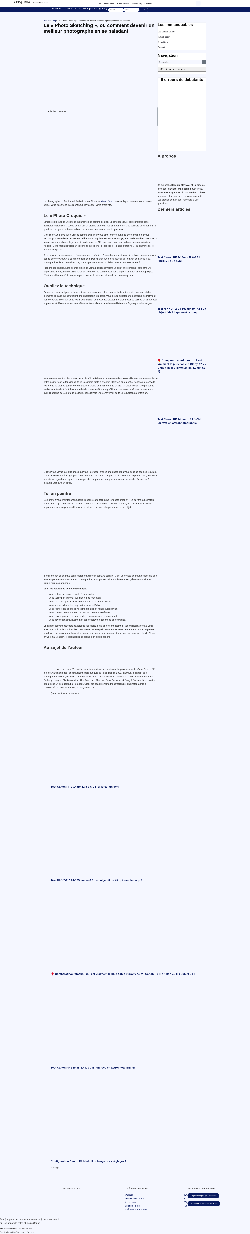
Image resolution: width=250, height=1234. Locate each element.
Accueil (47, 21)
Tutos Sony (137, 4)
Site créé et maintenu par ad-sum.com (16, 1228)
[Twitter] (64, 1194)
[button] (198, 3)
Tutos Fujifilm (123, 4)
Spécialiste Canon (40, 2)
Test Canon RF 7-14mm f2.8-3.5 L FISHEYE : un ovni (85, 786)
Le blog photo (21, 2)
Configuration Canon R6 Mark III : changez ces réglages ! (88, 1161)
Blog (54, 21)
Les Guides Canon (106, 4)
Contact (148, 4)
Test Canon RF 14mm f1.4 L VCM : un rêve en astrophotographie (93, 1067)
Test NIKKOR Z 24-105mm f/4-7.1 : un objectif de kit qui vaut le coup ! (96, 880)
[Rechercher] (204, 62)
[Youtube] (67, 1194)
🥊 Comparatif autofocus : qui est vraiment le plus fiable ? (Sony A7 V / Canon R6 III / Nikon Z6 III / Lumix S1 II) (123, 973)
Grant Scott (107, 201)
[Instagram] (69, 1194)
